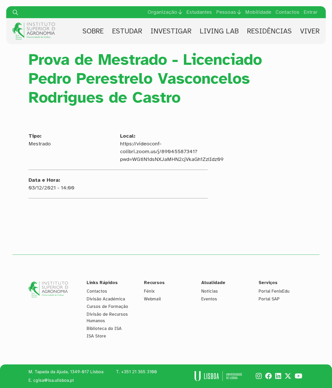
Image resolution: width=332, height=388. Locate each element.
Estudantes (199, 12)
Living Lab (219, 31)
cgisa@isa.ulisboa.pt (53, 380)
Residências (269, 31)
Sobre (93, 31)
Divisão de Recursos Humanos (107, 318)
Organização (162, 12)
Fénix (149, 291)
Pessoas (226, 12)
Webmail (152, 299)
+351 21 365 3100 (139, 372)
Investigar (170, 31)
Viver (310, 31)
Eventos (209, 299)
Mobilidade (258, 12)
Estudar (127, 31)
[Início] (33, 24)
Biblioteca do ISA (104, 328)
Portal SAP (269, 299)
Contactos (287, 12)
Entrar (310, 12)
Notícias (209, 291)
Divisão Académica (106, 299)
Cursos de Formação (107, 306)
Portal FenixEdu (274, 291)
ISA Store (96, 336)
